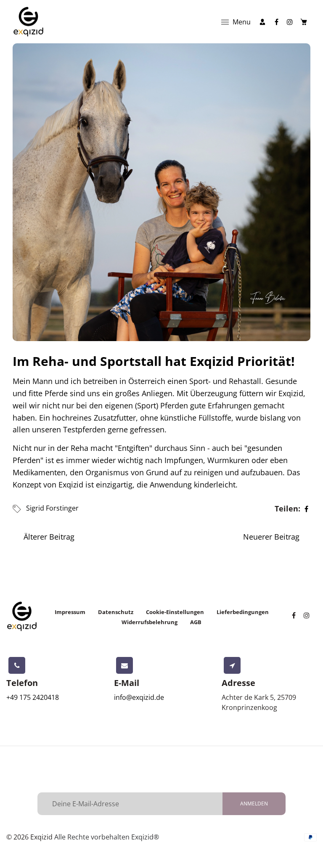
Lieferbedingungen (243, 612)
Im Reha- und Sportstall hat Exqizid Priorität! (154, 361)
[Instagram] (289, 22)
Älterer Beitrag (49, 537)
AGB (195, 622)
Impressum (70, 612)
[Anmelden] (262, 22)
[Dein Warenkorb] (303, 22)
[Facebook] (276, 22)
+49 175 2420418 (32, 697)
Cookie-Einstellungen (175, 612)
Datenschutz (115, 612)
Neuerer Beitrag (271, 537)
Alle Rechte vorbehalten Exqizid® (106, 837)
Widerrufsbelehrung (149, 622)
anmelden (254, 803)
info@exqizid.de (139, 697)
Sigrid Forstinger (52, 508)
